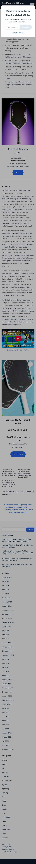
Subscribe (25, 27)
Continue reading (18, 32)
